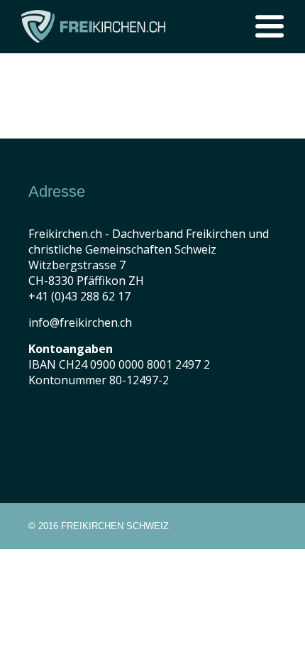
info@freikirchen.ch (80, 322)
